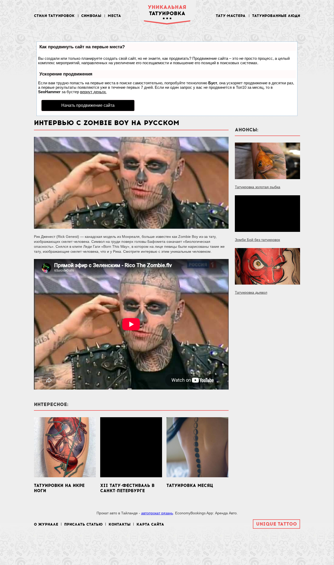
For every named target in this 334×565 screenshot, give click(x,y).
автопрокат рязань (157, 513)
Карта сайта (150, 524)
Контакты (119, 524)
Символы (91, 16)
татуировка (167, 10)
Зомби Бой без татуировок (257, 240)
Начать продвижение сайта (88, 105)
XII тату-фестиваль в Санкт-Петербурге (127, 488)
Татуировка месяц (189, 485)
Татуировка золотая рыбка (257, 187)
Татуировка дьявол (251, 292)
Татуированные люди (276, 16)
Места (114, 16)
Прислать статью (83, 524)
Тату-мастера (231, 16)
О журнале (46, 524)
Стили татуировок (54, 16)
